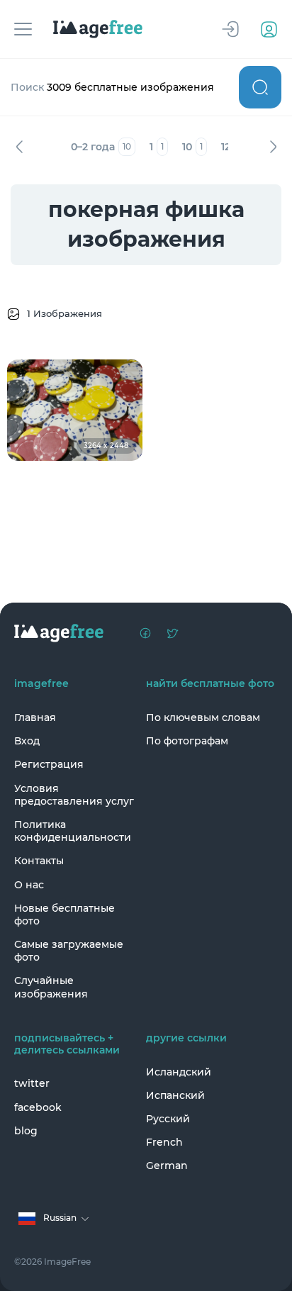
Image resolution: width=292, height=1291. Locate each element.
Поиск (260, 87)
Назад (19, 146)
